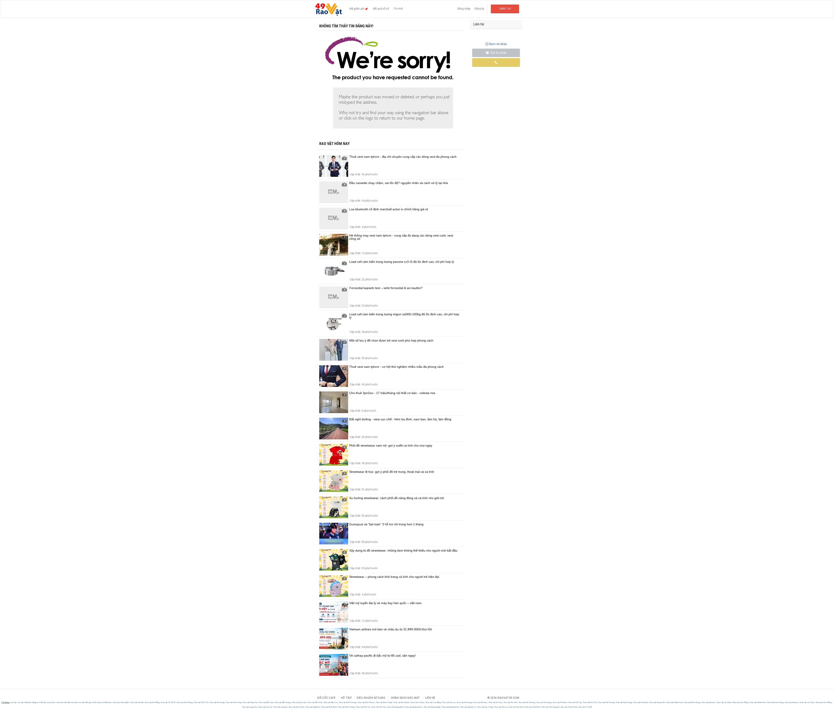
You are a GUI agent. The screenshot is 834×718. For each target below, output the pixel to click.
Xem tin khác (498, 44)
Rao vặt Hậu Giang (624, 702)
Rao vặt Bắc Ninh (315, 702)
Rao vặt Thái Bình (533, 707)
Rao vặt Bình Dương (348, 702)
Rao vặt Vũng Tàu (250, 702)
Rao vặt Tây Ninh (516, 707)
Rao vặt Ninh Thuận (346, 707)
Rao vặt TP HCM (168, 702)
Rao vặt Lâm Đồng (740, 702)
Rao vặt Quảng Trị (468, 707)
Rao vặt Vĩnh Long (234, 702)
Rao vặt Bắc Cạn (266, 702)
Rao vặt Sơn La (501, 707)
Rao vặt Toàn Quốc (121, 702)
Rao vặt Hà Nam (480, 702)
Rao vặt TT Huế (585, 707)
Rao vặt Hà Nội (137, 702)
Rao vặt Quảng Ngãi (432, 707)
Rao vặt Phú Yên (378, 707)
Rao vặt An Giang (217, 702)
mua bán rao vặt (77, 702)
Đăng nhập (463, 8)
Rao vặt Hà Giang (464, 702)
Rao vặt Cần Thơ (201, 702)
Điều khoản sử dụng (371, 697)
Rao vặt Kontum (708, 702)
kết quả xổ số (90, 702)
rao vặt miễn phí (24, 702)
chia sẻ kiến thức (105, 702)
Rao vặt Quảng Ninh (451, 707)
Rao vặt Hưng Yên (657, 702)
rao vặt (13, 702)
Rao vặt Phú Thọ (363, 707)
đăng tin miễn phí (39, 702)
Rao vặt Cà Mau (417, 702)
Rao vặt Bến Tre (330, 702)
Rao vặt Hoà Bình (641, 702)
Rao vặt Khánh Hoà (674, 702)
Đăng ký (479, 8)
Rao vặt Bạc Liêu (299, 702)
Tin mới (398, 8)
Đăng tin (505, 8)
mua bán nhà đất (63, 702)
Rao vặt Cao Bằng (433, 702)
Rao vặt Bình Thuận (384, 702)
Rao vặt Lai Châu (724, 702)
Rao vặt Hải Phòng (184, 702)
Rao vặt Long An (280, 707)
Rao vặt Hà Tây (495, 702)
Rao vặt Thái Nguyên (550, 707)
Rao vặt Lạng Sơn (250, 707)
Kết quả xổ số (381, 8)
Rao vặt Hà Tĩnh (510, 702)
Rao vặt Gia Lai (449, 702)
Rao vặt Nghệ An (313, 707)
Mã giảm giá (357, 8)
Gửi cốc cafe (326, 697)
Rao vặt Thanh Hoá (569, 707)
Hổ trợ (346, 697)
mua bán (51, 702)
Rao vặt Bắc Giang (282, 702)
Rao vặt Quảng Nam (414, 707)
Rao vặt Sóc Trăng (485, 707)
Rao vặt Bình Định (402, 702)
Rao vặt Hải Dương (527, 702)
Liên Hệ (430, 697)
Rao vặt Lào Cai (265, 707)
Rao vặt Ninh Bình (329, 707)
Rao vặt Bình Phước (366, 702)
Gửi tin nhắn (498, 52)
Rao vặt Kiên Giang (692, 702)
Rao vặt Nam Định (296, 707)
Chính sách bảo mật (405, 697)
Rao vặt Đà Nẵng (152, 702)
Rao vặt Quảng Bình (395, 707)
